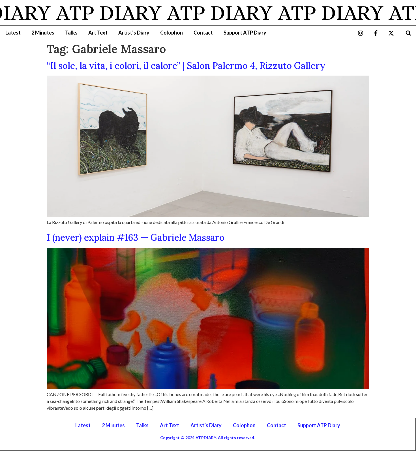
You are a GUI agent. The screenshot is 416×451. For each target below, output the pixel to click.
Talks (71, 32)
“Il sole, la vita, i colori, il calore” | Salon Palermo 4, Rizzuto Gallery (186, 65)
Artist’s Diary (133, 32)
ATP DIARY (96, 13)
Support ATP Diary (245, 32)
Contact (203, 32)
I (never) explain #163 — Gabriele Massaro (135, 237)
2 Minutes (42, 32)
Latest (13, 32)
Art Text (98, 32)
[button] (408, 33)
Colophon (171, 32)
